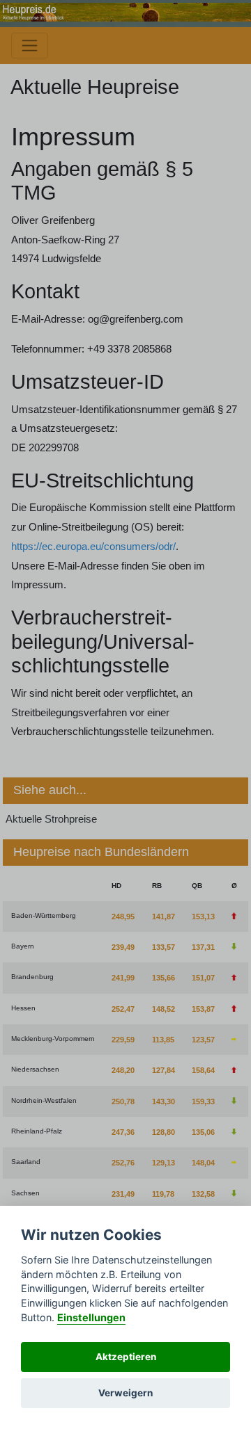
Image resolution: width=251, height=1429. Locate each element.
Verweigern (125, 1392)
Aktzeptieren (126, 1356)
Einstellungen (91, 1317)
